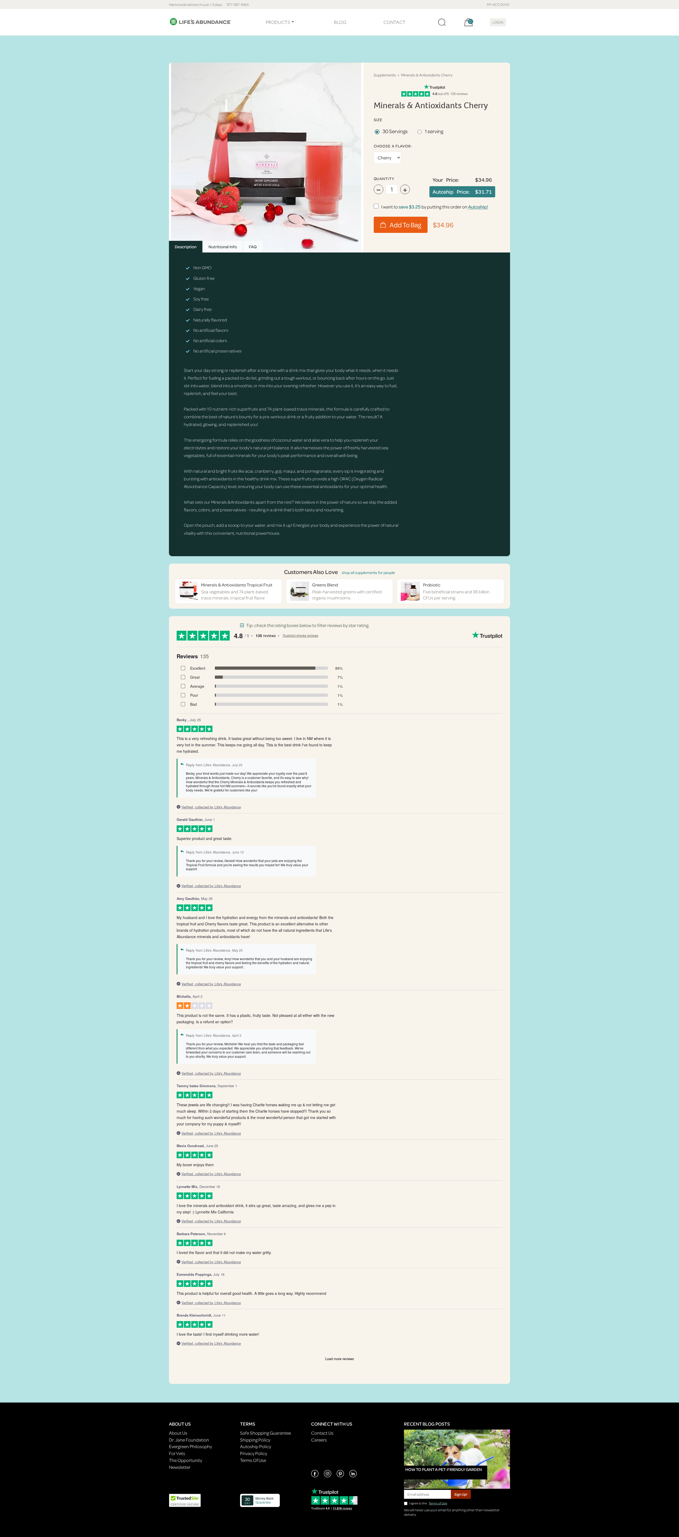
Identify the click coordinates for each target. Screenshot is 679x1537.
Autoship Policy (255, 1446)
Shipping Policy (255, 1439)
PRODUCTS (278, 22)
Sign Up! (460, 1494)
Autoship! (478, 206)
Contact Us (322, 1433)
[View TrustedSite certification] (185, 1500)
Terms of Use (438, 1503)
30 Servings (395, 131)
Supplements (385, 75)
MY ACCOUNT (498, 4)
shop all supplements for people (368, 572)
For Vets (177, 1453)
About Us (178, 1433)
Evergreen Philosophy (190, 1446)
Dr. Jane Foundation (189, 1439)
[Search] (442, 22)
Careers (319, 1439)
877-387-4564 (238, 4)
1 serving (434, 131)
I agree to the (428, 1503)
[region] (266, 157)
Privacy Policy (253, 1453)
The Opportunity (185, 1460)
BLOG (340, 22)
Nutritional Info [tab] (222, 247)
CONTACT (395, 22)
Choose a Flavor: (393, 146)
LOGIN (498, 22)
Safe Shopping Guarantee (265, 1433)
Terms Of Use (253, 1460)
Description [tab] (186, 247)
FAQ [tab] (253, 247)
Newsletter (179, 1467)
